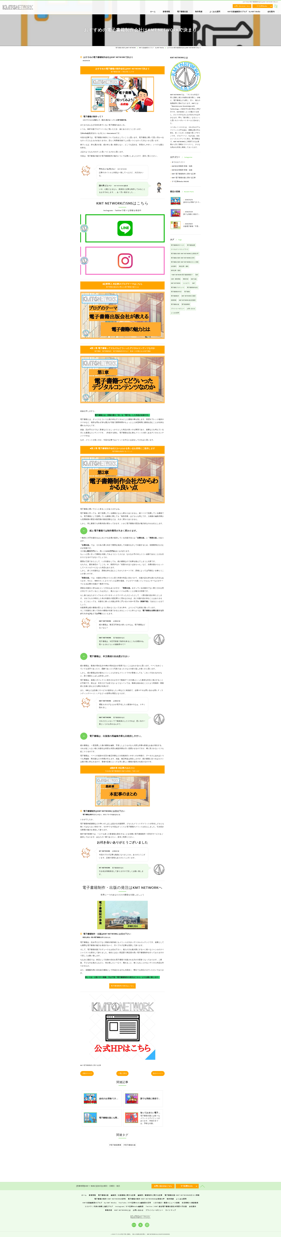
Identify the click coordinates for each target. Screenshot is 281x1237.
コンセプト (186, 283)
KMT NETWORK (175, 283)
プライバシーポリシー (177, 309)
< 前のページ (87, 1073)
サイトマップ (170, 1210)
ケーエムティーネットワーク (179, 249)
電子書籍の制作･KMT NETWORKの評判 (182, 258)
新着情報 (173, 300)
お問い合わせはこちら (242, 6)
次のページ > (158, 1073)
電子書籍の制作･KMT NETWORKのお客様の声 (184, 253)
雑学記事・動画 (175, 270)
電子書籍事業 (186, 304)
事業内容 (185, 279)
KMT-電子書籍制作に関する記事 (90, 1065)
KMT (193, 283)
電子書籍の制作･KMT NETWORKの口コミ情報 (184, 262)
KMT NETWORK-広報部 (188, 296)
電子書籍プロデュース (177, 287)
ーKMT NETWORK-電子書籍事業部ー (182, 275)
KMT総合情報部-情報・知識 (182, 166)
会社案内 (173, 266)
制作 (196, 275)
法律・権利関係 (175, 279)
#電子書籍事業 (115, 1145)
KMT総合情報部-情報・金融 (182, 170)
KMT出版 (193, 279)
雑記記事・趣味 (183, 266)
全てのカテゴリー (178, 162)
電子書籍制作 (175, 296)
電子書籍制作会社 (192, 287)
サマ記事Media (262, 6)
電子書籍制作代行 (176, 292)
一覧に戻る (122, 1073)
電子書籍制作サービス (177, 245)
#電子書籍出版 (129, 1145)
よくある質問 (175, 313)
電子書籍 (187, 292)
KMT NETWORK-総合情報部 (187, 300)
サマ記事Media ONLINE (180, 181)
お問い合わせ (191, 309)
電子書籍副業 (191, 245)
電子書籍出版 (175, 304)
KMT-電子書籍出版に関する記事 (184, 177)
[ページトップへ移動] (202, 1186)
